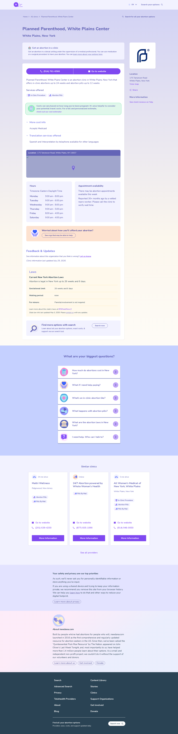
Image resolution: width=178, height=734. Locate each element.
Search (57, 680)
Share (135, 90)
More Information (48, 538)
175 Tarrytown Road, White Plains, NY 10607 (56, 152)
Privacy (57, 692)
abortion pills (57, 95)
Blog (56, 711)
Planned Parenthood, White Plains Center (57, 17)
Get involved (85, 663)
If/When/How (64, 309)
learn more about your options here (87, 54)
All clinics (34, 17)
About (57, 705)
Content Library (98, 680)
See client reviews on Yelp (141, 102)
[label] (132, 4)
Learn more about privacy (66, 601)
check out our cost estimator (49, 111)
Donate (100, 663)
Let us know (85, 256)
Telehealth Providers (65, 698)
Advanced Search (63, 686)
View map (134, 84)
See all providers (89, 552)
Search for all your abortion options (140, 17)
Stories (94, 686)
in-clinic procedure (38, 95)
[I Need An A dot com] (18, 4)
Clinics (93, 692)
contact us (70, 312)
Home (25, 17)
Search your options (150, 4)
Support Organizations (102, 698)
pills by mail (41, 501)
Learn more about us (64, 663)
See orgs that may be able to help (59, 235)
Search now (100, 325)
